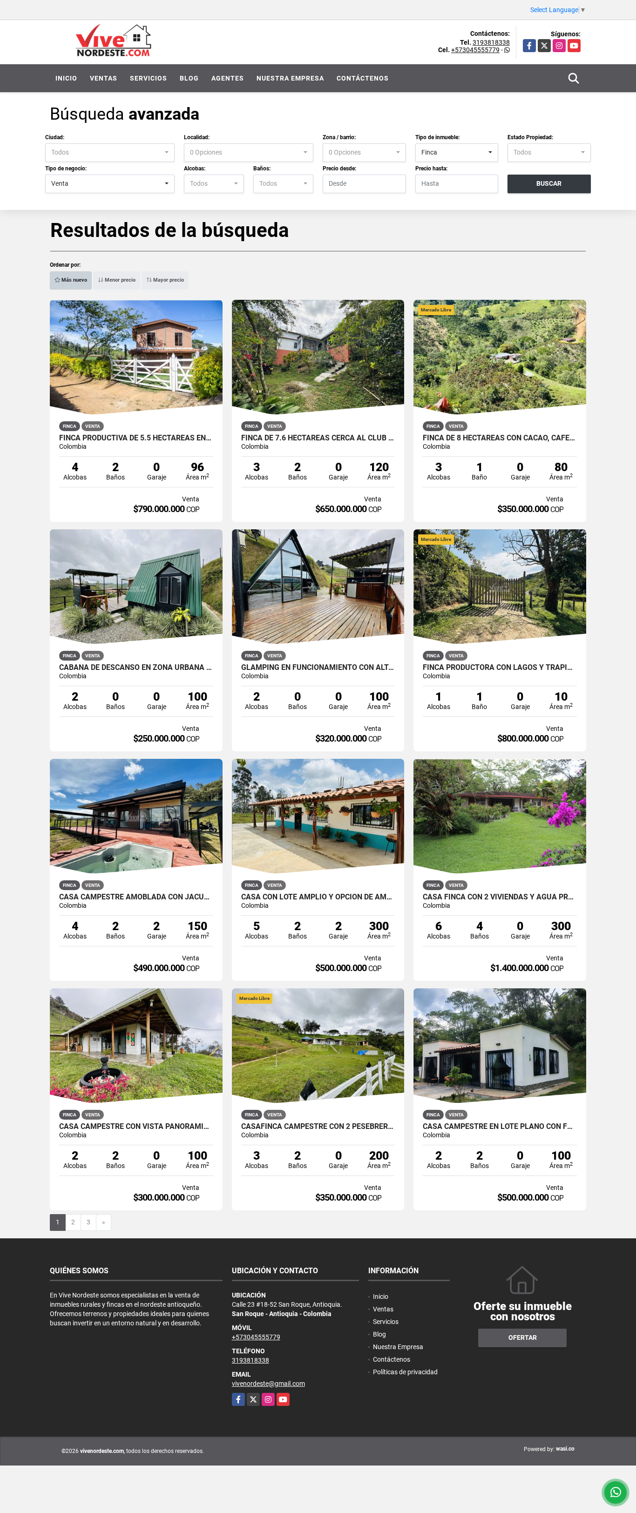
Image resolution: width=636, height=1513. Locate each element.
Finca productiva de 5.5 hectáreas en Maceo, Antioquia (136, 438)
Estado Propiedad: (530, 137)
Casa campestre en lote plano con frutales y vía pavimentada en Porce (500, 1126)
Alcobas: (194, 168)
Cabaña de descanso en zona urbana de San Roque (136, 667)
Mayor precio (168, 280)
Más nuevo (73, 280)
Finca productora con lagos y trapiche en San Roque (500, 667)
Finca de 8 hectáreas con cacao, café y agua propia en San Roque (500, 438)
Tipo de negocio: (66, 168)
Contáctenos (363, 78)
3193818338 (491, 42)
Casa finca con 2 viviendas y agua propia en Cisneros (500, 897)
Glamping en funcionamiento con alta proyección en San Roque (318, 667)
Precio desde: (339, 168)
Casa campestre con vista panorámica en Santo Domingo (136, 1126)
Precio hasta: (431, 168)
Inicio (66, 78)
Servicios (148, 78)
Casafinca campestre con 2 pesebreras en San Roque (318, 1126)
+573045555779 (475, 50)
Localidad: (197, 137)
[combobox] (110, 152)
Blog (189, 78)
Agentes (227, 78)
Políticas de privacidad (405, 1372)
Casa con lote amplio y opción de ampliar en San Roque (318, 897)
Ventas (103, 78)
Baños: (262, 168)
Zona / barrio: (339, 137)
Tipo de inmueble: (437, 137)
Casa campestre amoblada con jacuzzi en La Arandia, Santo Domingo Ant (136, 897)
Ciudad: (54, 137)
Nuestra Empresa (290, 78)
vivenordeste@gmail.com (268, 1383)
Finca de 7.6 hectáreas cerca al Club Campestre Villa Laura (318, 438)
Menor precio (119, 280)
